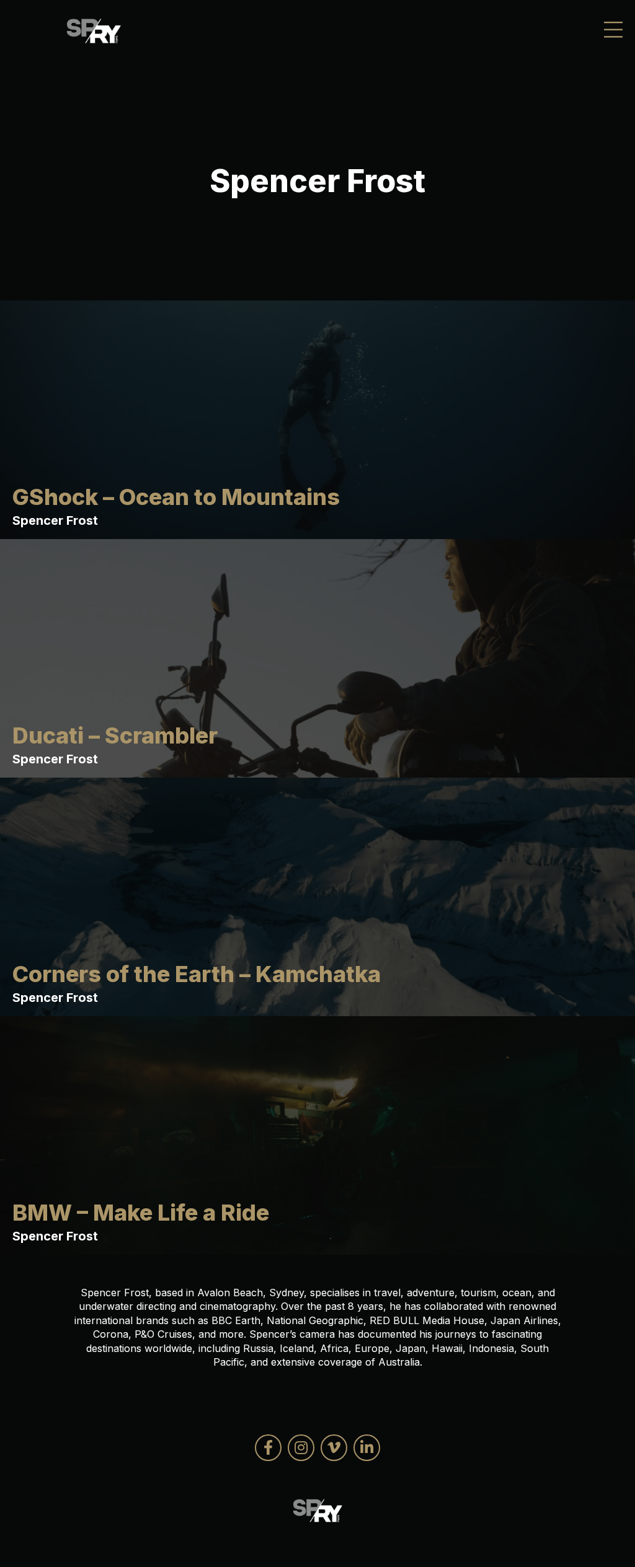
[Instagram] (301, 1447)
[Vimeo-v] (334, 1447)
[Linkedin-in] (366, 1447)
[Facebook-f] (268, 1447)
